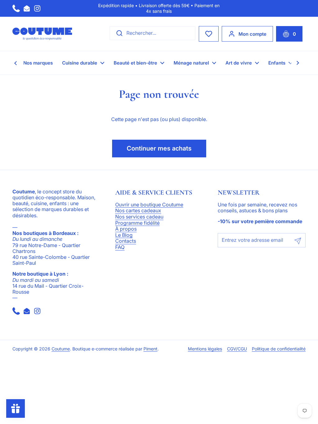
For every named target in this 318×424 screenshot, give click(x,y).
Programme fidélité (137, 223)
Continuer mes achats (159, 148)
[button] (289, 34)
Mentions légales (205, 348)
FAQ (120, 247)
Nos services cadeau (139, 217)
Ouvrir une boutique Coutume (149, 205)
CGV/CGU (237, 348)
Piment (150, 348)
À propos (126, 229)
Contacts (125, 241)
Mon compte (252, 34)
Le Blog (124, 235)
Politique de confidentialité (279, 348)
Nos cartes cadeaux (138, 211)
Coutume (61, 348)
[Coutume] (42, 34)
